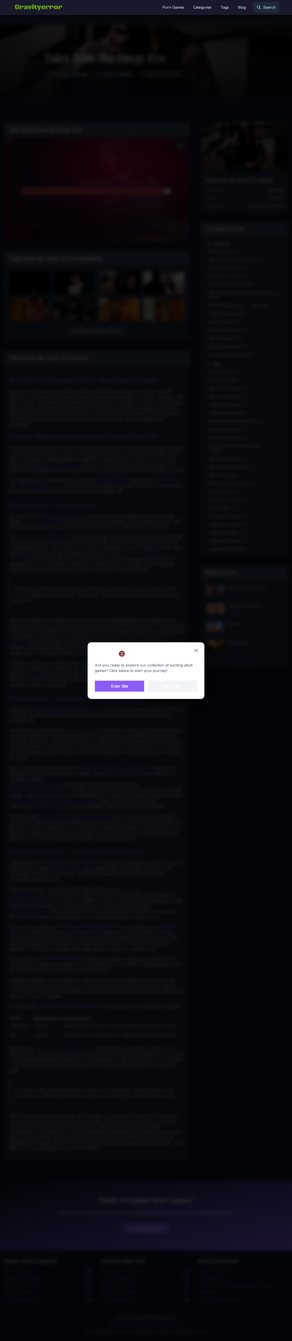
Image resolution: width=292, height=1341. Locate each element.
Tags (225, 7)
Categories (202, 7)
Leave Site (172, 686)
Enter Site (119, 686)
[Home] (38, 7)
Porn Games (173, 7)
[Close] (196, 650)
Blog (242, 7)
